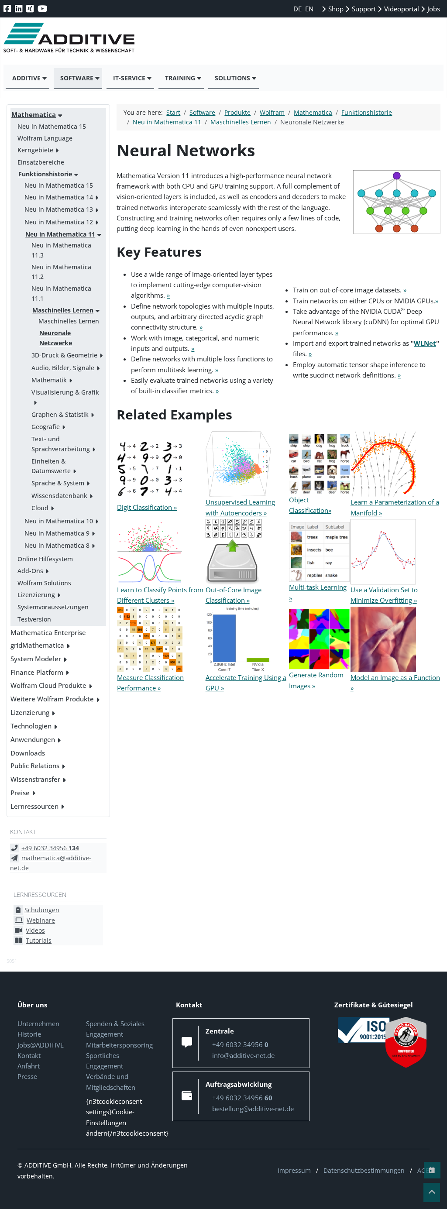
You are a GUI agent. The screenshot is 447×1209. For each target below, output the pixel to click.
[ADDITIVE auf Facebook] (8, 8)
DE (298, 8)
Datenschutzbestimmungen (364, 1170)
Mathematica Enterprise (48, 632)
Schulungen (41, 910)
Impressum (294, 1170)
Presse (27, 1076)
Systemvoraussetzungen (53, 607)
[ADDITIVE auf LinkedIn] (19, 8)
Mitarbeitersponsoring (119, 1045)
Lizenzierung (36, 595)
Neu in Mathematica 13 (58, 209)
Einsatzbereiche (40, 162)
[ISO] (364, 1029)
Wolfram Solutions (44, 583)
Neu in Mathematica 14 (58, 197)
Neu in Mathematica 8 (56, 545)
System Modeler (35, 658)
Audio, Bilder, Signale (62, 368)
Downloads (27, 753)
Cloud (39, 508)
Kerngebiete (35, 150)
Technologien (31, 725)
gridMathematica (37, 645)
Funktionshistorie (45, 174)
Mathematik (49, 380)
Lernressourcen (34, 806)
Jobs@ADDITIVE (40, 1045)
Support (363, 8)
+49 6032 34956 (50, 848)
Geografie (45, 426)
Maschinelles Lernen (62, 310)
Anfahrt (28, 1065)
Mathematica (33, 114)
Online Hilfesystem (45, 559)
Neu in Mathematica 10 (58, 521)
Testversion (34, 619)
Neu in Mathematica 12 (58, 222)
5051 (12, 961)
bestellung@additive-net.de (253, 1108)
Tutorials (39, 940)
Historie (29, 1034)
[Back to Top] (431, 1192)
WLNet (425, 343)
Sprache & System (57, 483)
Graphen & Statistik (60, 414)
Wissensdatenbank (59, 495)
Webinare (41, 920)
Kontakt (29, 1055)
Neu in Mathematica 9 (56, 533)
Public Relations (34, 765)
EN (309, 8)
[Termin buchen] (432, 1170)
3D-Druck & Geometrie (64, 355)
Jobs (433, 8)
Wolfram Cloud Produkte (48, 685)
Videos (35, 930)
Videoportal (400, 8)
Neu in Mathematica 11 (60, 234)
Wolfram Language (44, 138)
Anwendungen (32, 739)
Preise (20, 792)
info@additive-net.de (243, 1055)
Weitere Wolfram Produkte (52, 698)
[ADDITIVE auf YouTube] (43, 8)
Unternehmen (38, 1023)
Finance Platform (36, 672)
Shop (335, 8)
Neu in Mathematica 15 (51, 126)
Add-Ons (30, 571)
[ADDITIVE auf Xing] (30, 8)
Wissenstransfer (35, 779)
